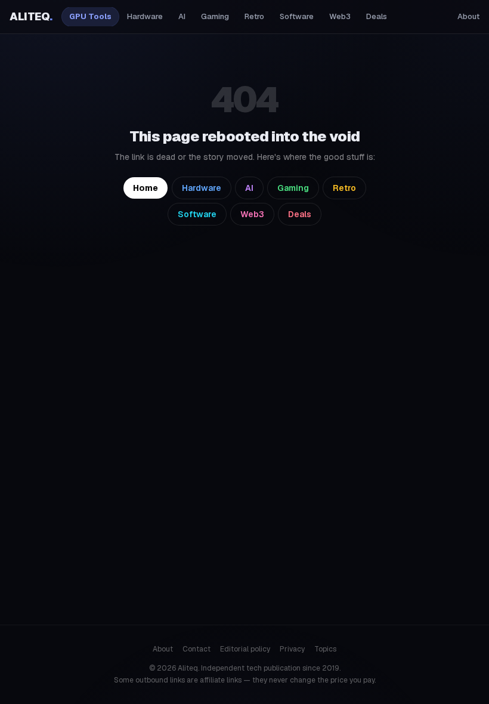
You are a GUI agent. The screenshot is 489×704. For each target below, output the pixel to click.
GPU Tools (90, 16)
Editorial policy (245, 649)
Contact (196, 649)
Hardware (145, 16)
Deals (376, 16)
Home (145, 188)
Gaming (215, 16)
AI (181, 16)
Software (297, 16)
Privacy (292, 649)
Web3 (340, 16)
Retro (254, 16)
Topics (325, 649)
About (468, 16)
